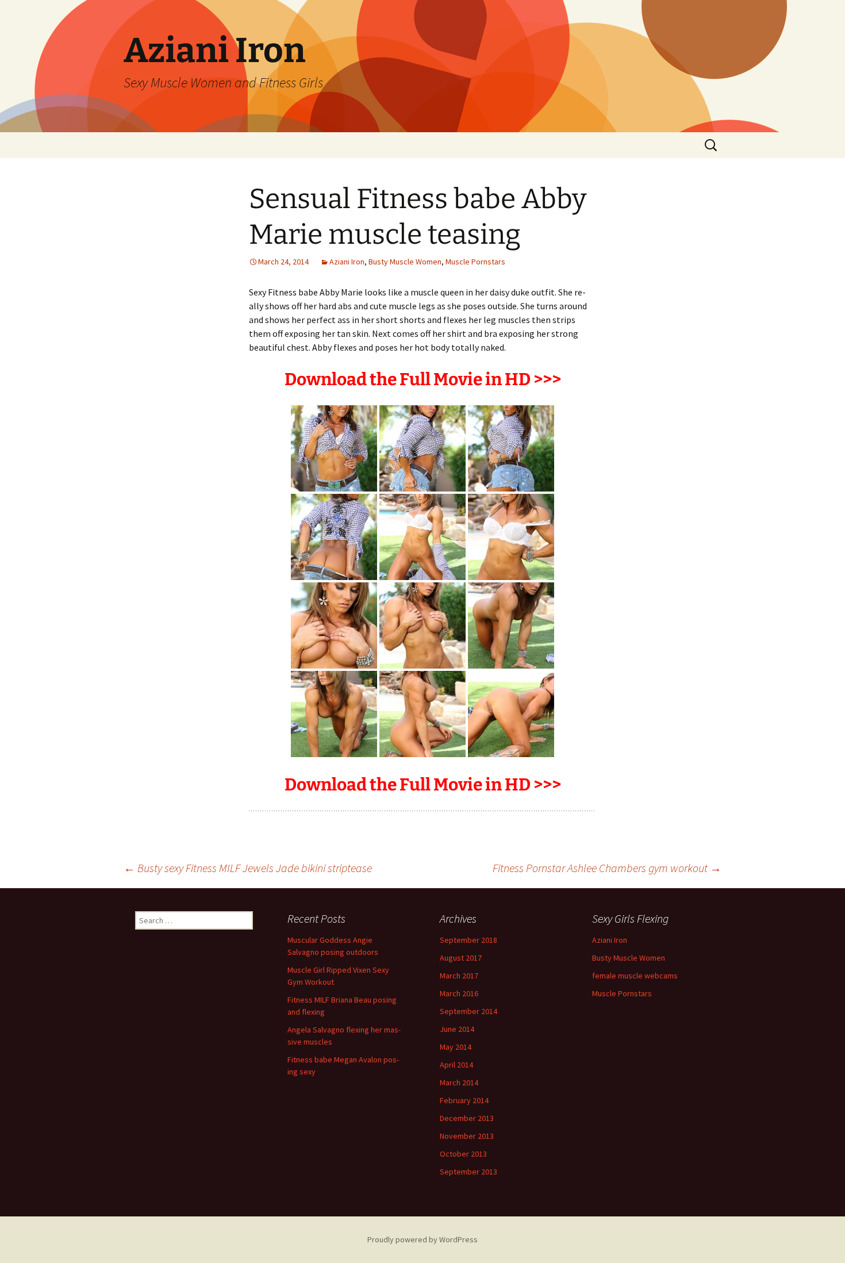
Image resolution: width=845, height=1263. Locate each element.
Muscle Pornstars (475, 261)
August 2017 (461, 958)
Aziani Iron (346, 261)
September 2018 (468, 940)
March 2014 (459, 1082)
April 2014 (456, 1064)
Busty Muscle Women (404, 261)
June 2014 (457, 1029)
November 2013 (467, 1136)
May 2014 (455, 1047)
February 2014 (464, 1100)
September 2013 (468, 1171)
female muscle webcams (635, 975)
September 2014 (468, 1011)
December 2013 (467, 1118)
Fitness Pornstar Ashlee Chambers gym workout (607, 868)
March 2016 (459, 993)
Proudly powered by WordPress (422, 1239)
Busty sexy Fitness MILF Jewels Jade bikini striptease (248, 868)
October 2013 (463, 1154)
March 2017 (459, 975)
